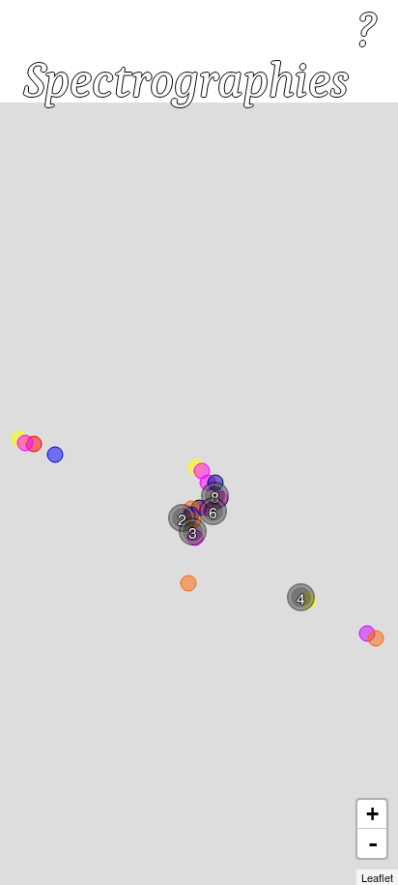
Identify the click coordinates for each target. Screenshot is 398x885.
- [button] (373, 843)
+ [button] (372, 814)
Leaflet (377, 877)
